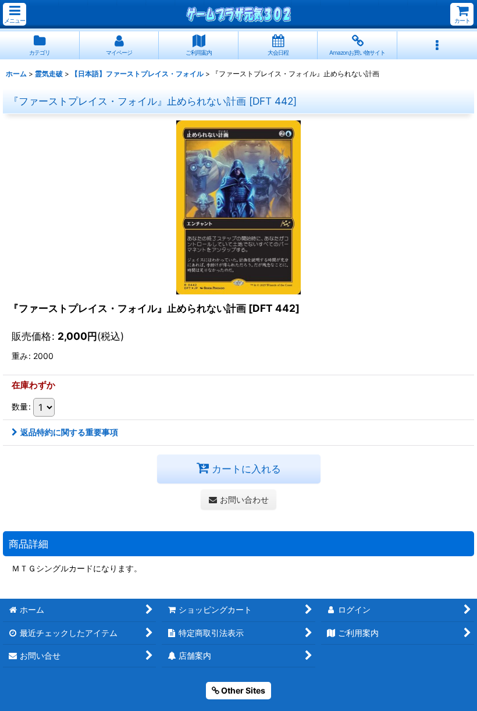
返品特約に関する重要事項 (69, 432)
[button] (14, 14)
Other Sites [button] (242, 690)
